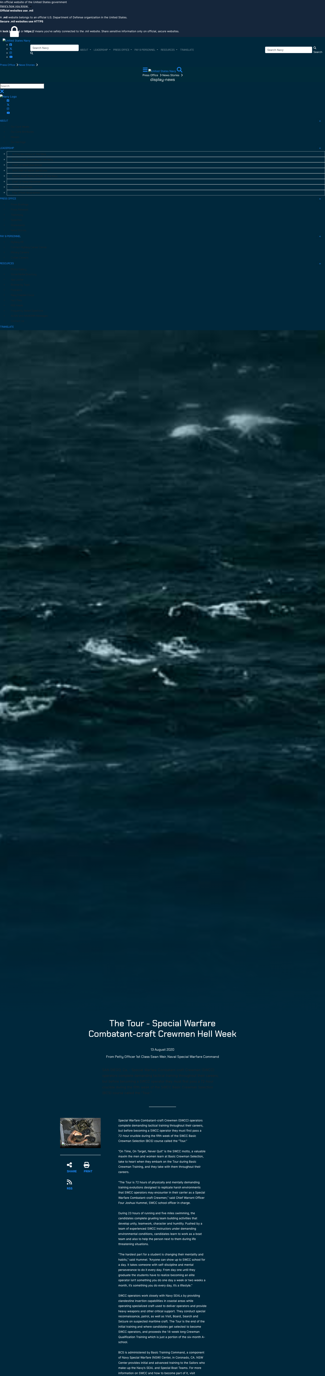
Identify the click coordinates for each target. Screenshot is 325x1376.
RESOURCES (7, 263)
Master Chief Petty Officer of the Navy (34, 176)
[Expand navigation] (145, 70)
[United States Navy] (16, 40)
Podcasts (16, 290)
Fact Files (16, 300)
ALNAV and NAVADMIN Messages (29, 315)
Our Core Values (20, 126)
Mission (15, 137)
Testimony (17, 215)
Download (92, 1144)
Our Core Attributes (22, 131)
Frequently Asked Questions (27, 310)
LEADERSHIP (7, 148)
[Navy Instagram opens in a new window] (10, 52)
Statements (18, 225)
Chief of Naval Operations (27, 165)
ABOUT (4, 120)
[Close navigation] (2, 92)
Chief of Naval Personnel (26, 181)
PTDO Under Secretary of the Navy (32, 159)
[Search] (179, 70)
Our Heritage (18, 142)
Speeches (16, 220)
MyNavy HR (17, 242)
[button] (162, 6)
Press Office (8, 65)
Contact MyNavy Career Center (29, 247)
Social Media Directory (24, 274)
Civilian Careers (19, 257)
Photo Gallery (18, 269)
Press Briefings (19, 204)
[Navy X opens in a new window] (10, 48)
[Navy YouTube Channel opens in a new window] (11, 57)
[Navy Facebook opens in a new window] (10, 44)
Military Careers (20, 252)
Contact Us (17, 321)
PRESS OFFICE (8, 198)
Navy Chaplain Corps (22, 295)
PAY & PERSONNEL (10, 236)
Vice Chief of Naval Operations (29, 170)
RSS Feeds (17, 305)
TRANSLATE (7, 327)
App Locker (17, 279)
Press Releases (19, 209)
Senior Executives (22, 187)
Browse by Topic (20, 284)
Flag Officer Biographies (26, 192)
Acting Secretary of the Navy (29, 154)
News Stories (27, 65)
